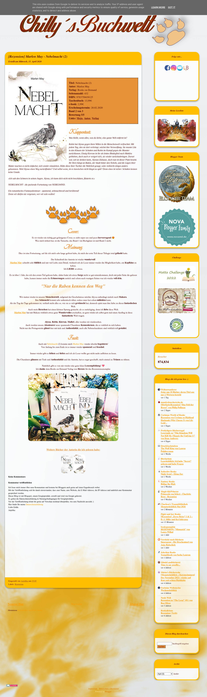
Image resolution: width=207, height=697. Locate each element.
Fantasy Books (168, 481)
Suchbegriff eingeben (180, 643)
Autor (87, 118)
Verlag (95, 118)
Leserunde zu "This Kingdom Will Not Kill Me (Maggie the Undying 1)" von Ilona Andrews (178, 435)
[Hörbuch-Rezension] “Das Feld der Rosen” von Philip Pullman (177, 406)
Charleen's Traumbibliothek (174, 504)
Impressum (93, 688)
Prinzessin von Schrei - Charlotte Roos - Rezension (176, 495)
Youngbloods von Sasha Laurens (176, 554)
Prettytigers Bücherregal (172, 430)
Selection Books (168, 552)
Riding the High (168, 483)
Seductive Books (168, 471)
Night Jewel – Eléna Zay (172, 473)
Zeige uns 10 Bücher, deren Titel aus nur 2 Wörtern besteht (177, 393)
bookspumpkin (168, 526)
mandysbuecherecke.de (172, 402)
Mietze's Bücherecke (170, 572)
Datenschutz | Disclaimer (109, 688)
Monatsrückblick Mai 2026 (173, 506)
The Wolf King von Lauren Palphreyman (173, 450)
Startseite (76, 604)
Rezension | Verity (169, 612)
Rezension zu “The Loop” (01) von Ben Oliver (176, 601)
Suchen (161, 647)
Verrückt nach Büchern (172, 539)
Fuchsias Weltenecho (171, 587)
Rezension (19, 584)
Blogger (108, 691)
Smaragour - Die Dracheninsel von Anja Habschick (177, 543)
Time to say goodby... (170, 564)
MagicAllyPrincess (169, 491)
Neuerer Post (16, 604)
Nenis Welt (166, 597)
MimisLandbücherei (170, 562)
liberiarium (166, 458)
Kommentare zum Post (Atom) (30, 610)
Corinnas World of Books (173, 415)
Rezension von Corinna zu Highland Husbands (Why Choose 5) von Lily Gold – (177, 420)
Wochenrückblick (169, 590)
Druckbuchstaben (169, 445)
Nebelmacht (52, 343)
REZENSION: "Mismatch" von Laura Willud (175, 531)
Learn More (158, 7)
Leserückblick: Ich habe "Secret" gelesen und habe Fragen (176, 462)
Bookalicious (167, 610)
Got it (171, 7)
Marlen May (16, 262)
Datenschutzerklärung (34, 504)
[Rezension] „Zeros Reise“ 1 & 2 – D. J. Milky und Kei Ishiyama (177, 518)
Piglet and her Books (171, 514)
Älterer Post (137, 604)
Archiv (176, 673)
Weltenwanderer (169, 389)
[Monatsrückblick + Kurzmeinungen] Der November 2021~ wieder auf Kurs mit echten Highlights (178, 577)
